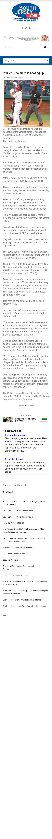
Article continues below (26, 405)
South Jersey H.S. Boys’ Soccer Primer (18, 511)
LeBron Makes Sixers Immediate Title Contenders (22, 600)
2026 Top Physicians (11, 560)
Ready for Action (14, 459)
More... (5, 615)
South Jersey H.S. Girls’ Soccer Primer (18, 517)
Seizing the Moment (15, 435)
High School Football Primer (14, 554)
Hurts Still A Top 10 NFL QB (13, 523)
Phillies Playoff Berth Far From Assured (18, 548)
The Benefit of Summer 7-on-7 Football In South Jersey (24, 606)
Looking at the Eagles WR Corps (15, 575)
